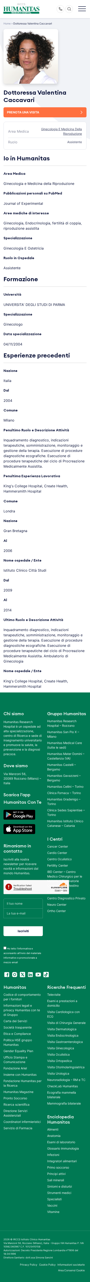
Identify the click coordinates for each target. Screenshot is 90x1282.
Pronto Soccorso (15, 1098)
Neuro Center (56, 904)
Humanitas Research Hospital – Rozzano (61, 723)
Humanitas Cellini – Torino (65, 786)
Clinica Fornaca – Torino (64, 793)
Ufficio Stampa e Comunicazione (15, 1059)
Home (7, 23)
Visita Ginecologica (60, 1048)
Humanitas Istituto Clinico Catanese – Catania (65, 823)
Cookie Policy (47, 1264)
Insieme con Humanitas (19, 1074)
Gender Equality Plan (18, 1051)
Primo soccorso (58, 1167)
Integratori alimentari (62, 1161)
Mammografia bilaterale (64, 1103)
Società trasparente (17, 1027)
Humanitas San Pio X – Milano (63, 734)
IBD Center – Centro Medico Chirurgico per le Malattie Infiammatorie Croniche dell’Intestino (64, 878)
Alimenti (52, 1129)
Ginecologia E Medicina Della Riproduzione (61, 131)
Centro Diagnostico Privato (66, 898)
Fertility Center (57, 865)
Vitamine (53, 1212)
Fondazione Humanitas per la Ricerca (22, 1083)
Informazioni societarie (71, 1264)
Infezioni (53, 1155)
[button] (82, 9)
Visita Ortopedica (59, 1061)
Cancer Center (57, 846)
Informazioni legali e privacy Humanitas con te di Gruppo (21, 1010)
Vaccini (52, 1205)
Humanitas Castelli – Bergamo (61, 767)
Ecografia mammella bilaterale (61, 1095)
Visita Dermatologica (61, 1029)
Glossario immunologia (63, 1148)
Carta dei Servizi (15, 1021)
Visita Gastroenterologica (65, 1042)
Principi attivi (56, 1174)
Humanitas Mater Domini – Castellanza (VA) (65, 756)
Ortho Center (56, 911)
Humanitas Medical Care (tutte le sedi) (64, 745)
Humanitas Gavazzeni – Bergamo (64, 778)
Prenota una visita (23, 112)
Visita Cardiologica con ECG (63, 1014)
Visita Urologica (58, 1073)
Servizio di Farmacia (17, 1128)
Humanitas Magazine (18, 1092)
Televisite (54, 994)
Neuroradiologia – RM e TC (66, 1080)
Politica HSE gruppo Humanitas (17, 1042)
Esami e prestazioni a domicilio (62, 1003)
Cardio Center (57, 853)
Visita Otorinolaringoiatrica (66, 1067)
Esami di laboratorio (61, 1142)
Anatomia (54, 1136)
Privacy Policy (28, 1264)
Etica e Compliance (17, 1034)
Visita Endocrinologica (62, 1035)
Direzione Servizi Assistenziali (15, 1113)
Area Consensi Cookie (71, 1270)
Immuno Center (58, 892)
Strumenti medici (59, 1193)
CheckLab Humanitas (62, 1086)
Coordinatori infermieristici (22, 1122)
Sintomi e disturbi (59, 1186)
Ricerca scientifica (16, 1104)
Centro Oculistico (59, 859)
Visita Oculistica (58, 1054)
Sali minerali (55, 1180)
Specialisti (54, 1199)
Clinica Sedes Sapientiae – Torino (66, 812)
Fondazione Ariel (15, 1068)
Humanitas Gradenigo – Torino (63, 801)
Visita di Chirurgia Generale (66, 1023)
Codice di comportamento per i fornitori (22, 997)
